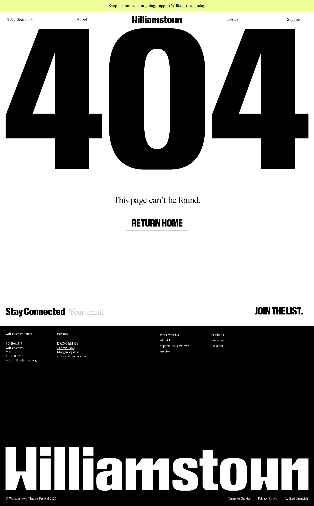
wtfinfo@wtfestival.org (21, 360)
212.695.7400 (65, 348)
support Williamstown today (181, 5)
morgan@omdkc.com (71, 356)
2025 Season (18, 19)
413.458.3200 (15, 356)
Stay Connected (35, 312)
